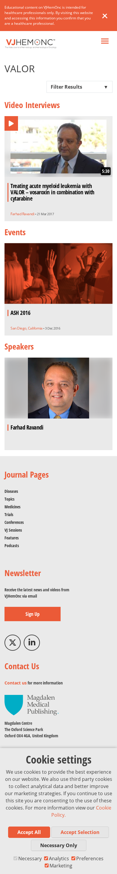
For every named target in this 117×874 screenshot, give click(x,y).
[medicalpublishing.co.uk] (31, 704)
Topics (9, 499)
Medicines (12, 507)
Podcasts (11, 545)
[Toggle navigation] (104, 41)
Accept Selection (80, 832)
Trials (8, 514)
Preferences (90, 858)
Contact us (15, 683)
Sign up (33, 614)
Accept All (29, 832)
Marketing (61, 865)
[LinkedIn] (32, 643)
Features (11, 538)
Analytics (59, 858)
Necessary (30, 858)
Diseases (11, 491)
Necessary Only (58, 845)
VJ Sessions (13, 530)
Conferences (14, 522)
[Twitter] (12, 643)
